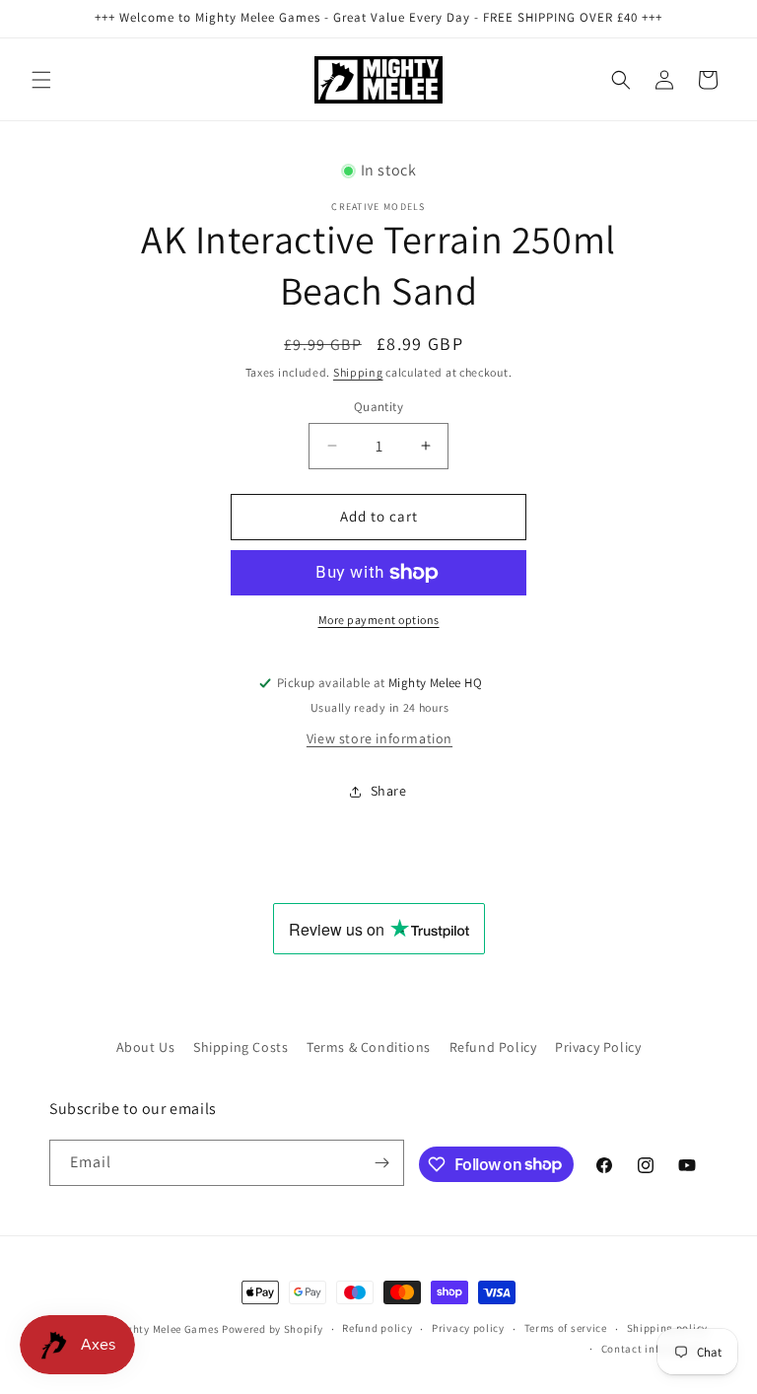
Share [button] (389, 791)
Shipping (358, 372)
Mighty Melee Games (167, 1329)
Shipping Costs (240, 1047)
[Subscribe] (381, 1163)
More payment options (379, 619)
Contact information (654, 1349)
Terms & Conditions (369, 1047)
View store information (379, 738)
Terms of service (565, 1328)
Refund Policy (493, 1047)
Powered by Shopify (272, 1329)
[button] (41, 80)
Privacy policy (468, 1328)
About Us (145, 1047)
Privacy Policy (598, 1047)
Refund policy (377, 1328)
